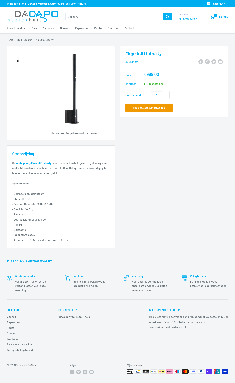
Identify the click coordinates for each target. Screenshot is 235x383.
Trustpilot (13, 338)
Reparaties (81, 28)
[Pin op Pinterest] (207, 61)
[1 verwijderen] (147, 95)
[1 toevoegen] (165, 95)
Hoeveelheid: (133, 95)
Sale (34, 28)
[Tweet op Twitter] (213, 61)
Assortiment (14, 28)
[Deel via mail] (220, 61)
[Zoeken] (167, 16)
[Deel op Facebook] (200, 61)
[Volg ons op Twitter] (78, 371)
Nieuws (64, 28)
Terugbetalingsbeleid (20, 350)
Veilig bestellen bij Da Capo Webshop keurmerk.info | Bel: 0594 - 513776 (46, 3)
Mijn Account (187, 18)
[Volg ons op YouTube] (91, 371)
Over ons (113, 28)
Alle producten (24, 39)
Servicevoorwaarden (19, 344)
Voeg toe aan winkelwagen (149, 107)
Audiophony (132, 61)
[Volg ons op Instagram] (85, 371)
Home (10, 39)
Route (98, 28)
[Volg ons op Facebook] (72, 371)
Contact (129, 28)
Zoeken (11, 316)
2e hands (48, 28)
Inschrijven (218, 3)
